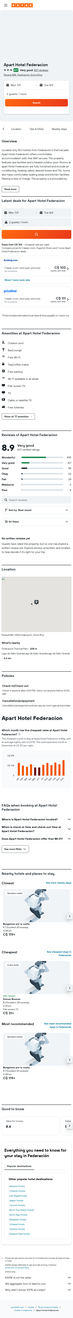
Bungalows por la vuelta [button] (16, 923)
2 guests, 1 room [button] (17, 94)
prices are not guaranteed (17, 1267)
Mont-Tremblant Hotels (21, 1210)
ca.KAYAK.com (17, 1307)
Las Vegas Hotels (18, 1195)
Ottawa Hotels (16, 1224)
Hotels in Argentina (23, 1310)
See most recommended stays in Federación (57, 1025)
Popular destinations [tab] (19, 1166)
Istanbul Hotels (17, 1186)
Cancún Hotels (17, 1205)
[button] (6, 5)
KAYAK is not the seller (18, 1277)
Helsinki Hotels (17, 1229)
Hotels (31, 1307)
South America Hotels (48, 1307)
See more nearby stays (58, 882)
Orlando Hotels (17, 1190)
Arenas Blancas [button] (11, 999)
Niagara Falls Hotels (19, 1233)
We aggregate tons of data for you (25, 1283)
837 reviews (41, 70)
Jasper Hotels (16, 1200)
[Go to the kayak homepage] (22, 5)
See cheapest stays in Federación (59, 953)
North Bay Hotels (18, 1214)
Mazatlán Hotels (17, 1219)
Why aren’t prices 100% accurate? (25, 1289)
